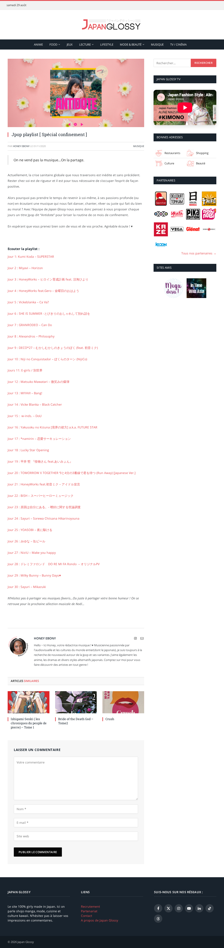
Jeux (70, 44)
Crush (109, 719)
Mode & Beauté (131, 44)
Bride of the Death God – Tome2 (75, 721)
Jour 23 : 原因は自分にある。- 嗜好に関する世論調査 (44, 507)
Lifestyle (106, 44)
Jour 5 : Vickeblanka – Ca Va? (28, 302)
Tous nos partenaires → (198, 253)
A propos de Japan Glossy (99, 920)
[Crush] (123, 702)
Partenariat (89, 911)
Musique (157, 44)
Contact (86, 916)
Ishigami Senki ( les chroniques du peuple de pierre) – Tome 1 (29, 723)
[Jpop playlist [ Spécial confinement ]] (76, 93)
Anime (38, 44)
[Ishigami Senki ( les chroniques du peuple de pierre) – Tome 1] (28, 702)
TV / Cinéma (178, 44)
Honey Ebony (21, 146)
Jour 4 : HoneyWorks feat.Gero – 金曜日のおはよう (43, 291)
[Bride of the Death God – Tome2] (76, 702)
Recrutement (90, 906)
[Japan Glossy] (112, 24)
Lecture (85, 44)
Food (53, 44)
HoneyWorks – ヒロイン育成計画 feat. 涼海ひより (48, 279)
